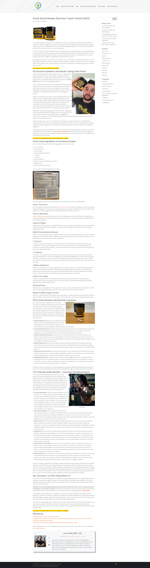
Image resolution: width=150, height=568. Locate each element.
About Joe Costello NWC (67, 6)
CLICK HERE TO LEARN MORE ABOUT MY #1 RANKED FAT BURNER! (50, 138)
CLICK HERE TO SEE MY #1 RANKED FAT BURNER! (46, 68)
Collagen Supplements (107, 84)
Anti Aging (104, 81)
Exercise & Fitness (106, 86)
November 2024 (106, 58)
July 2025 (104, 56)
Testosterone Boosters (108, 100)
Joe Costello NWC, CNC (73, 533)
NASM (37, 74)
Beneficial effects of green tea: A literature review (46, 516)
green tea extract (64, 207)
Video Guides (101, 6)
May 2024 (104, 72)
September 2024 (106, 63)
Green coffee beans (38, 216)
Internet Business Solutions (50, 566)
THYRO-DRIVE (85, 490)
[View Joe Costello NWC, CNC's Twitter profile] (49, 541)
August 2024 (105, 65)
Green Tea (36, 147)
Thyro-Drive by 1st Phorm (60, 131)
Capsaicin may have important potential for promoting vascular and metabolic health (55, 522)
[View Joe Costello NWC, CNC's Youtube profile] (49, 544)
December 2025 (106, 53)
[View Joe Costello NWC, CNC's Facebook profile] (49, 537)
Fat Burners (43, 21)
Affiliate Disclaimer (112, 6)
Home (57, 6)
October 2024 (105, 60)
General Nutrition (106, 91)
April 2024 (104, 75)
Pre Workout (105, 97)
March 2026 (105, 51)
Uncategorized (105, 102)
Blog (77, 6)
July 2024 (104, 68)
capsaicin (48, 225)
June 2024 (104, 70)
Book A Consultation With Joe (88, 6)
